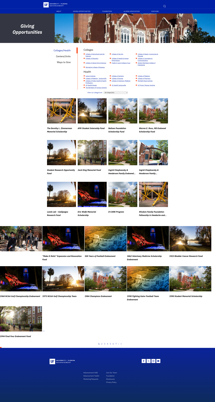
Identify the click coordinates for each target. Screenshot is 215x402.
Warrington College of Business (95, 67)
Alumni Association (132, 11)
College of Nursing (117, 78)
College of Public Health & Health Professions (96, 82)
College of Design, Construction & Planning (148, 55)
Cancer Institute (90, 76)
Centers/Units (63, 56)
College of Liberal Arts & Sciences (96, 63)
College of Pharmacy (144, 78)
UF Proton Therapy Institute (146, 85)
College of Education (92, 58)
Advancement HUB (90, 372)
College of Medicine (144, 76)
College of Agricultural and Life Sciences (95, 55)
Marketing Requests (90, 379)
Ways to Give (64, 62)
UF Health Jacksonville (119, 85)
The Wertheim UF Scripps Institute (96, 88)
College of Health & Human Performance (120, 59)
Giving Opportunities (82, 11)
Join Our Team (111, 372)
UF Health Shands (91, 85)
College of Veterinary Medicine (121, 81)
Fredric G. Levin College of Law (121, 63)
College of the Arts (117, 54)
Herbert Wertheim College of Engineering (146, 64)
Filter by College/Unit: (95, 93)
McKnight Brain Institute (145, 81)
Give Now (155, 11)
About (58, 11)
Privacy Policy (111, 382)
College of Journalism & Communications (145, 59)
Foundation (107, 11)
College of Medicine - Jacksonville (96, 78)
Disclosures (110, 379)
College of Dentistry (118, 76)
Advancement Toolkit (91, 376)
